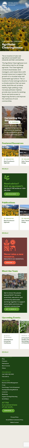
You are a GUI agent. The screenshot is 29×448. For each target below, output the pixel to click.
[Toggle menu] (26, 3)
